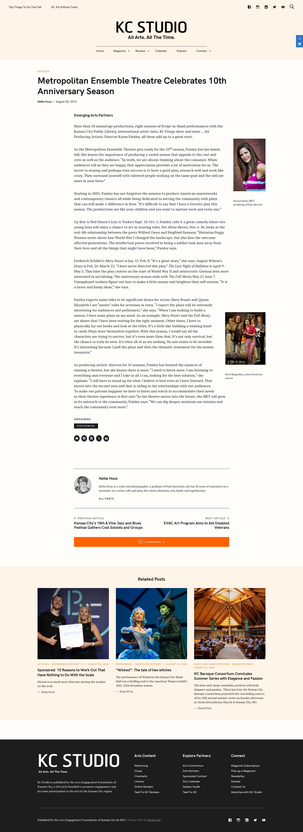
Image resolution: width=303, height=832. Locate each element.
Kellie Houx (45, 101)
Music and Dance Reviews (211, 664)
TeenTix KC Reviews (148, 664)
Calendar (161, 51)
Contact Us (238, 786)
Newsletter (238, 776)
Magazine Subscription (245, 765)
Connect (201, 51)
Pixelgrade (154, 820)
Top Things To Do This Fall (25, 7)
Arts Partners (191, 771)
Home (100, 51)
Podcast (181, 51)
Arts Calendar (191, 781)
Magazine (119, 51)
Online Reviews (242, 664)
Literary (139, 781)
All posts (106, 498)
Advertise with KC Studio (246, 792)
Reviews (140, 51)
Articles (43, 71)
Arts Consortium (193, 765)
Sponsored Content (65, 664)
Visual (138, 771)
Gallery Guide (191, 786)
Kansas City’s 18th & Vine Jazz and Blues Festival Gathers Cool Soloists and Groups (108, 525)
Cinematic (140, 776)
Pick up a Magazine (243, 771)
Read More (48, 692)
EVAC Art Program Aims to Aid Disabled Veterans (196, 525)
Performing (86, 426)
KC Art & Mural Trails (64, 7)
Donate (235, 781)
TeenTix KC (190, 792)
